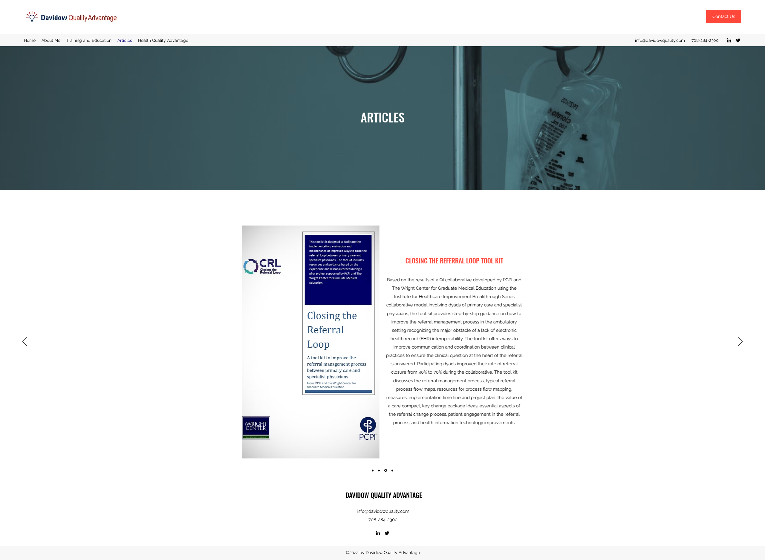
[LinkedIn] (729, 40)
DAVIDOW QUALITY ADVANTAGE (383, 495)
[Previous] (24, 342)
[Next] (740, 342)
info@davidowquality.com (660, 40)
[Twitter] (738, 40)
